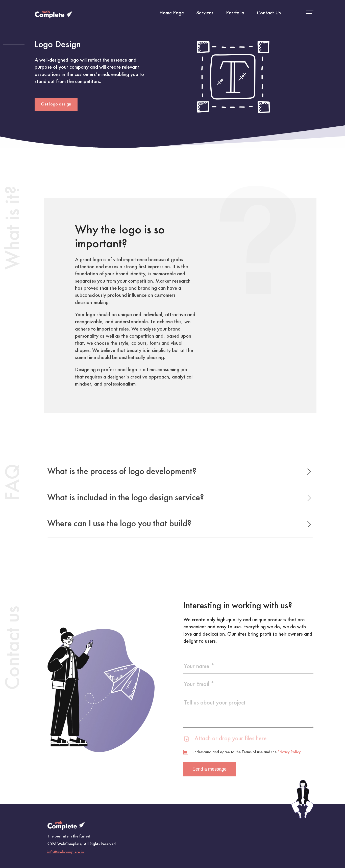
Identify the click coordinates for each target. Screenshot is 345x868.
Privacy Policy (289, 752)
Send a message (209, 769)
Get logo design (56, 104)
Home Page (171, 13)
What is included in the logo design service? (125, 498)
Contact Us (269, 13)
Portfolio (235, 13)
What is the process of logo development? (121, 472)
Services (204, 13)
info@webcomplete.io (65, 852)
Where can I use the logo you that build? (119, 524)
